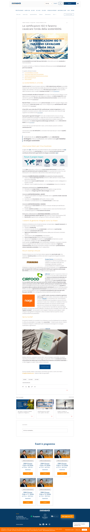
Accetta (84, 529)
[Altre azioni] (67, 22)
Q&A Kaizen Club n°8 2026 (28, 464)
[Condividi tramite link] (32, 386)
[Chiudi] (88, 529)
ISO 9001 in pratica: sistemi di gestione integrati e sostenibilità (25, 412)
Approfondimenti (33, 14)
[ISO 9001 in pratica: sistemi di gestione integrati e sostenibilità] (25, 404)
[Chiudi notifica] (88, 523)
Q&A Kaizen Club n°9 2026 (45, 464)
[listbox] (49, 3)
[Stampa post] (35, 386)
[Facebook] (43, 524)
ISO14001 (37, 379)
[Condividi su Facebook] (23, 386)
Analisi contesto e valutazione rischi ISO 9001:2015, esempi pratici (63, 412)
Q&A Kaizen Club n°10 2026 (62, 464)
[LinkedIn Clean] (40, 524)
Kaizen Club (25, 14)
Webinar (40, 14)
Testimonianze (48, 14)
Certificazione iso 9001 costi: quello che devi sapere (43, 412)
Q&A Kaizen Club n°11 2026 (28, 493)
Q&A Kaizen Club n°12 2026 (45, 493)
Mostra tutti (71, 397)
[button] (49, 3)
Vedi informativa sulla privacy (49, 530)
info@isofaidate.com (22, 517)
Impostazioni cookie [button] (69, 529)
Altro (54, 14)
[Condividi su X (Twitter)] (26, 386)
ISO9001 (25, 379)
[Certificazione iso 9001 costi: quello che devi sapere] (45, 404)
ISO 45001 (31, 379)
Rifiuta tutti (78, 529)
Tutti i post (18, 14)
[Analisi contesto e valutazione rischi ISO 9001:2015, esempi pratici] (65, 404)
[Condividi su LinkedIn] (29, 386)
